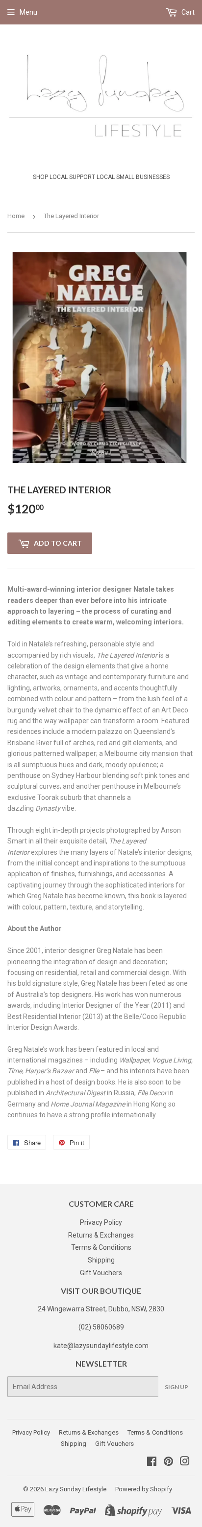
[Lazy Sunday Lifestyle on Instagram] (185, 1462)
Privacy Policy (101, 1222)
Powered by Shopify (143, 1489)
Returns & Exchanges (101, 1235)
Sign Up (176, 1387)
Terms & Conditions (101, 1247)
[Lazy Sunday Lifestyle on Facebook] (152, 1462)
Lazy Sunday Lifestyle (75, 1489)
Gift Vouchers (101, 1273)
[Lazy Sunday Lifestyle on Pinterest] (168, 1462)
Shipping (101, 1260)
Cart (187, 12)
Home (16, 216)
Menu (28, 12)
